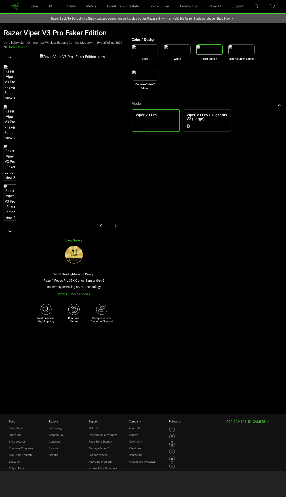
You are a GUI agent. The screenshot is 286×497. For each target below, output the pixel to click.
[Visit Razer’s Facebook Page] (172, 429)
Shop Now (224, 18)
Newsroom (135, 441)
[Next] (10, 231)
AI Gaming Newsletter (142, 461)
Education (15, 461)
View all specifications (74, 294)
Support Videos (98, 455)
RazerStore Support (100, 441)
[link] (15, 6)
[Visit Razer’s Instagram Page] (172, 437)
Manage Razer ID (99, 448)
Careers (133, 435)
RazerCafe (15, 435)
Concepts (54, 441)
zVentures (135, 448)
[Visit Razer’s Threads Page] (172, 444)
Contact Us (135, 455)
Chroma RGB (56, 435)
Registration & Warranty (103, 435)
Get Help (94, 428)
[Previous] (10, 57)
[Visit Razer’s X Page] (172, 451)
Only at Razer (17, 468)
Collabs (53, 455)
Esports (53, 448)
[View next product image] (115, 225)
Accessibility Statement (103, 468)
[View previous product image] (101, 225)
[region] (64, 144)
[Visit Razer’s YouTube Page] (172, 459)
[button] (10, 83)
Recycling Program (100, 461)
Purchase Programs (21, 448)
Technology (56, 428)
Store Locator (17, 441)
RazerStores (16, 428)
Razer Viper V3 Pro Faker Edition (55, 33)
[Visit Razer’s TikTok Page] (172, 466)
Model (136, 104)
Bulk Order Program (21, 455)
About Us (134, 428)
